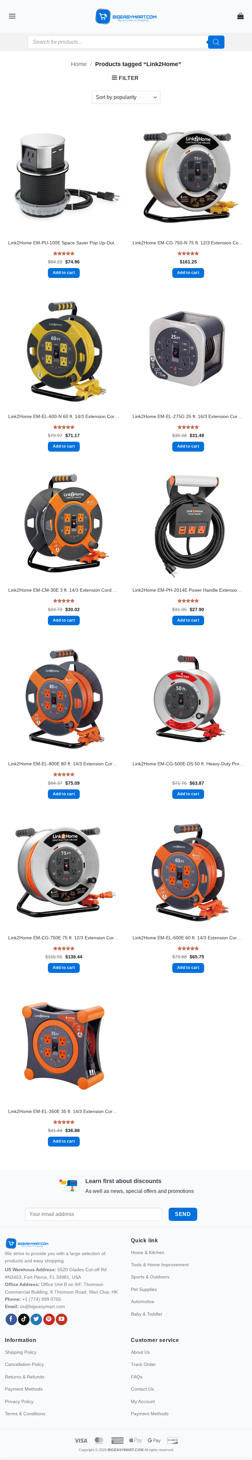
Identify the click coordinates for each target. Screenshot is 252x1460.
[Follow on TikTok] (24, 1333)
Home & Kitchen (147, 1266)
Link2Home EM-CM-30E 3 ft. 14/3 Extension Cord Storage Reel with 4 (63, 590)
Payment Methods (24, 1403)
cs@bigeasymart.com (42, 1320)
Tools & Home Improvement (160, 1278)
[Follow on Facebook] (11, 1333)
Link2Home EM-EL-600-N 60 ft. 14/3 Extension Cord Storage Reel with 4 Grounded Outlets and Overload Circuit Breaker (63, 416)
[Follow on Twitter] (36, 1333)
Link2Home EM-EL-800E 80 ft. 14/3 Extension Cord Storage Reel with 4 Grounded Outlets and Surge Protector (63, 763)
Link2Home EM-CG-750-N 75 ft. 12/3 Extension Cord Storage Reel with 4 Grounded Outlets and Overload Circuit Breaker (188, 242)
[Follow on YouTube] (61, 1333)
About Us (140, 1366)
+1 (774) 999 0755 (41, 1313)
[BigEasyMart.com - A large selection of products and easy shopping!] (126, 16)
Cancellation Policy (24, 1378)
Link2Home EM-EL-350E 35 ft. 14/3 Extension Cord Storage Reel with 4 (63, 1111)
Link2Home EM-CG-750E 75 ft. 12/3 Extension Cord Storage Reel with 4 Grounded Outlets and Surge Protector (63, 937)
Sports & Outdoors (150, 1291)
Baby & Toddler (146, 1327)
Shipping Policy (20, 1366)
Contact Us (142, 1403)
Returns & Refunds (24, 1390)
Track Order (143, 1378)
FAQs (136, 1390)
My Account (143, 1415)
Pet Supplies (144, 1303)
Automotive (142, 1315)
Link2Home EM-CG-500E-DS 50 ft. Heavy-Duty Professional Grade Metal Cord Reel (188, 763)
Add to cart (64, 273)
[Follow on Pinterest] (49, 1333)
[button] (12, 16)
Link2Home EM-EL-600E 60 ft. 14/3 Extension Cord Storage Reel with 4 (188, 937)
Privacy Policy (19, 1415)
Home (79, 64)
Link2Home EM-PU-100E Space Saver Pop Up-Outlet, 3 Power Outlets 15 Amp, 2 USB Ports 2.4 (63, 242)
